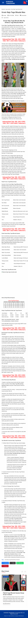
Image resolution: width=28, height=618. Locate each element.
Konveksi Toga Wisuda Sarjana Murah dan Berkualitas (12, 593)
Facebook (6, 563)
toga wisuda (6, 17)
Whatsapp (21, 563)
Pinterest (6, 566)
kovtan (4, 15)
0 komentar (23, 15)
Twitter (13, 563)
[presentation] (22, 571)
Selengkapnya (6, 603)
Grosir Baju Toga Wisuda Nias (13, 12)
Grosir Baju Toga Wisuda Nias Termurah (12, 559)
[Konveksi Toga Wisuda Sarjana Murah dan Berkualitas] (14, 583)
